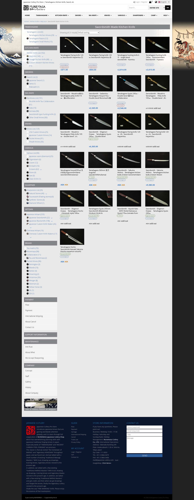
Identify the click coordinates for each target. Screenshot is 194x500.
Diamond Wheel (36, 203)
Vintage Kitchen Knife (39, 59)
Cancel (73, 437)
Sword (78, 15)
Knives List (33, 129)
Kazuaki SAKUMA (122, 177)
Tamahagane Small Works (40, 41)
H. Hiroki (91, 177)
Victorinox (34, 277)
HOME (27, 15)
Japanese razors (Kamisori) (41, 156)
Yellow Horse (35, 287)
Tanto (32, 83)
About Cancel (30, 321)
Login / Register (76, 452)
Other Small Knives (38, 117)
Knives (107, 15)
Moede (33, 267)
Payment (28, 310)
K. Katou (120, 215)
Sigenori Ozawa (93, 139)
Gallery (28, 381)
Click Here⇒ (106, 463)
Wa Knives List (34, 98)
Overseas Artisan (35, 230)
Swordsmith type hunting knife (42, 114)
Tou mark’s (32, 248)
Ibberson (34, 284)
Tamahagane (42, 15)
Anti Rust (28, 347)
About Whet (30, 352)
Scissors (34, 169)
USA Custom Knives (38, 132)
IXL (31, 290)
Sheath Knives (36, 141)
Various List (33, 153)
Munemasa (33, 251)
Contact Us (29, 327)
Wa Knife (93, 15)
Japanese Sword (36, 80)
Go (168, 8)
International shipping (34, 316)
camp (153, 15)
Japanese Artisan (35, 214)
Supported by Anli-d (51, 498)
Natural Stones (36, 193)
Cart (72, 455)
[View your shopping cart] (150, 2)
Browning (34, 274)
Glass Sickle (35, 179)
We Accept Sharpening (34, 358)
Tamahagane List (35, 32)
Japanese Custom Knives (40, 135)
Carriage (74, 432)
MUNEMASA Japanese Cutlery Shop (51, 437)
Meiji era (43, 21)
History (28, 387)
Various (121, 15)
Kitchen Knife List (36, 53)
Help (165, 15)
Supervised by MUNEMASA (33, 498)
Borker (33, 271)
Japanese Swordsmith (39, 217)
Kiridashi (34, 166)
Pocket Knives (36, 138)
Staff (27, 376)
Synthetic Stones (37, 200)
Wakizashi (34, 87)
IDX (31, 293)
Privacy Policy (75, 442)
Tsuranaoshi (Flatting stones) (41, 196)
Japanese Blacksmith (39, 221)
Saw (32, 175)
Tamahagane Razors (38, 38)
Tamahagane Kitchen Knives (41, 35)
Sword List (32, 77)
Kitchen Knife (61, 15)
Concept (28, 370)
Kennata (34, 111)
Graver (33, 162)
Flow (27, 305)
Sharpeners (138, 15)
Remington (34, 264)
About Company (31, 393)
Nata (32, 108)
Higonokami (35, 159)
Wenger (33, 280)
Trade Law (74, 440)
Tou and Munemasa (38, 258)
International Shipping (78, 434)
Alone (32, 172)
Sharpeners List (35, 190)
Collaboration (34, 254)
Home (26, 21)
